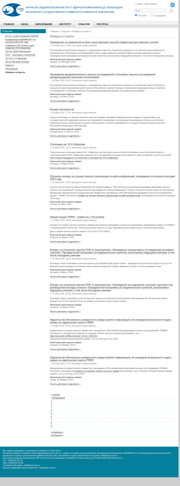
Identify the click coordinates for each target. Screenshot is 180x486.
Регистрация (150, 4)
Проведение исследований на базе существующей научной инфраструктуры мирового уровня (104, 42)
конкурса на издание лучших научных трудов (97, 371)
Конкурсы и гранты (81, 31)
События (65, 31)
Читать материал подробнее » (65, 66)
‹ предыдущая (58, 398)
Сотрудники (159, 15)
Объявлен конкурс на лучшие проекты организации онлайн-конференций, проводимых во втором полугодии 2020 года (112, 177)
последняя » (57, 435)
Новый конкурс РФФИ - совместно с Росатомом (77, 216)
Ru (172, 5)
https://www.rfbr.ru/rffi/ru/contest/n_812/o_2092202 (73, 336)
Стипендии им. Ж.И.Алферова (67, 144)
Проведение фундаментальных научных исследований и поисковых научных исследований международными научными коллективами (102, 75)
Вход (139, 4)
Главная (54, 31)
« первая (55, 394)
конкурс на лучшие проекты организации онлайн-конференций (109, 195)
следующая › (57, 432)
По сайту (142, 15)
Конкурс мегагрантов (62, 109)
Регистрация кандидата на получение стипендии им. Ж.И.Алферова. (84, 158)
